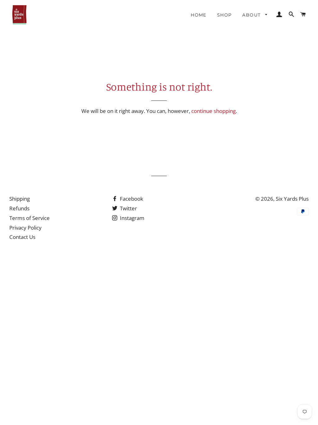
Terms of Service (29, 218)
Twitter (128, 208)
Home (199, 15)
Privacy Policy (25, 227)
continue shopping (213, 110)
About (252, 15)
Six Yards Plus (292, 198)
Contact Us (22, 237)
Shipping (19, 198)
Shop (224, 15)
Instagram (131, 218)
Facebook (131, 198)
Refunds (19, 208)
